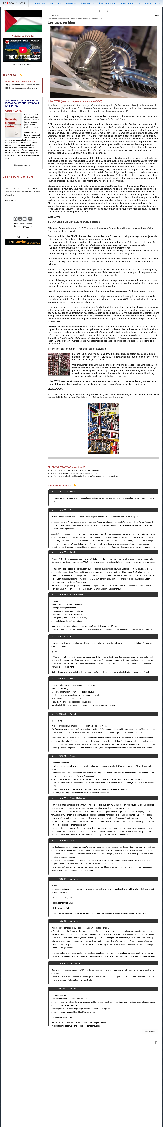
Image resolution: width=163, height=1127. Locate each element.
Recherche (88, 3)
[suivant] (107, 11)
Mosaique (56, 3)
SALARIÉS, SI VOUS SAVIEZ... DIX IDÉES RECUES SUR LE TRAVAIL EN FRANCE (22, 103)
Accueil (40, 3)
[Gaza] (23, 32)
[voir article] (13, 136)
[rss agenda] (19, 75)
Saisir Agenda (108, 3)
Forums (72, 3)
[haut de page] (155, 1042)
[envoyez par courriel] (24, 220)
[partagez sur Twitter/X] (20, 220)
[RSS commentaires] (75, 485)
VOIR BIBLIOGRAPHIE (23, 165)
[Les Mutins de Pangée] (23, 244)
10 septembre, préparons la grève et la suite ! (78, 473)
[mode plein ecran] (103, 11)
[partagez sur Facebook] (15, 220)
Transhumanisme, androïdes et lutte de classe (79, 470)
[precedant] (99, 11)
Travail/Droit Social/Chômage (67, 467)
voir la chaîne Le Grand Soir (23, 64)
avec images (27, 226)
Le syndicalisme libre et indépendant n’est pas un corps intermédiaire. (89, 476)
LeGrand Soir (14, 3)
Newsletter (153, 3)
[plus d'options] (30, 220)
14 (156, 15)
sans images (27, 224)
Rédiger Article (131, 3)
